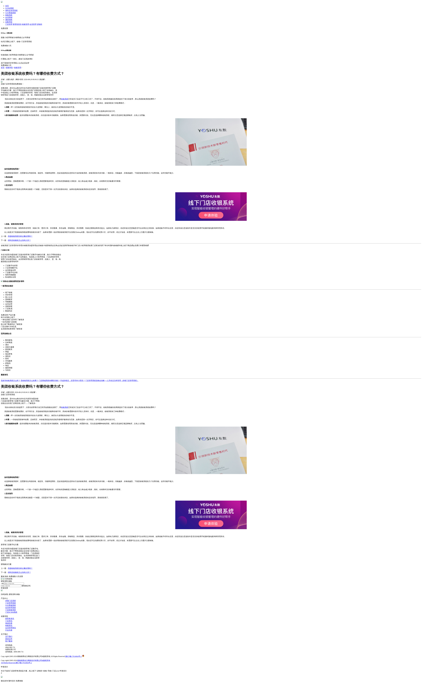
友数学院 (8, 22)
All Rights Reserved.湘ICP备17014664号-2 (16, 663)
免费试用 (4, 28)
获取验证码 (26, 586)
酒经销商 (8, 20)
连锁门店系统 (10, 601)
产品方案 (11, 315)
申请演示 (63, 671)
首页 (7, 6)
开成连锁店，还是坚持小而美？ (72, 380)
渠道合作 (8, 639)
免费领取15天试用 (16, 576)
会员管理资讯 (10, 628)
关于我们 (8, 636)
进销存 (39, 24)
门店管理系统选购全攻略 (95, 380)
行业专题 (8, 630)
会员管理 (32, 24)
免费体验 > (19, 84)
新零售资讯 (17, 24)
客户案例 (8, 641)
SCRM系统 (9, 8)
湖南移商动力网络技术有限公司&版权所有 (33, 660)
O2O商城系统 (10, 13)
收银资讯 (8, 625)
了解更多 (20, 320)
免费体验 (19, 681)
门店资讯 (8, 621)
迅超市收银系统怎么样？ (10, 380)
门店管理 (8, 24)
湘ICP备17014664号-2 (73, 656)
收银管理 (25, 24)
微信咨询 (4, 681)
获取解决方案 (6, 564)
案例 (2, 576)
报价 (6, 576)
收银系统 (8, 15)
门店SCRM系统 (11, 612)
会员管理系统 (10, 608)
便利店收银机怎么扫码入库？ (19, 240)
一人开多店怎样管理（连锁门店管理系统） (121, 380)
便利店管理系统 (11, 10)
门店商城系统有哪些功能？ (49, 380)
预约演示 (11, 681)
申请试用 (4, 588)
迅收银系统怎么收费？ (29, 380)
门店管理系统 (10, 603)
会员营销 (8, 17)
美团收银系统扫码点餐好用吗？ (20, 236)
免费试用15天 (10, 649)
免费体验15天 (6, 46)
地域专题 (8, 623)
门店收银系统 (10, 610)
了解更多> (32, 403)
